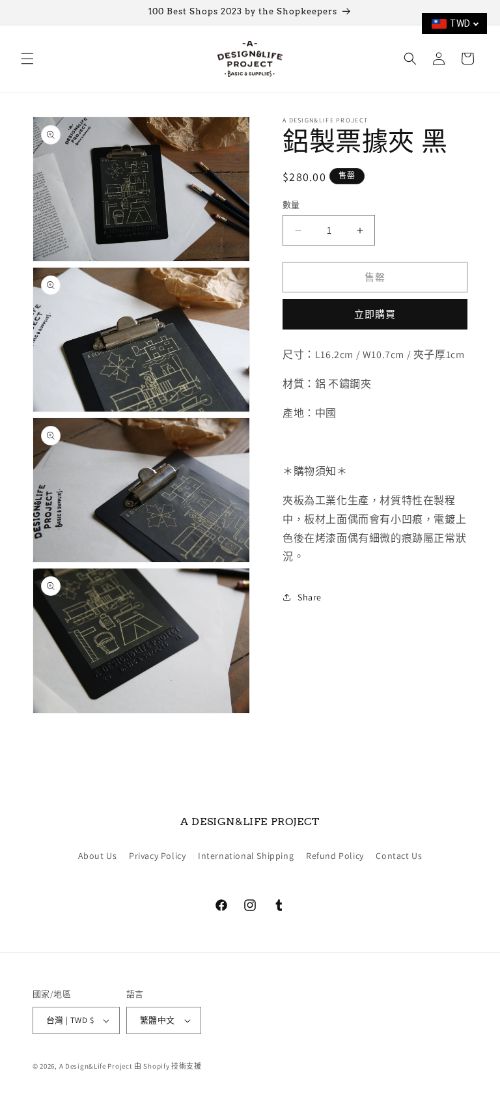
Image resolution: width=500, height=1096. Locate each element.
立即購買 (375, 314)
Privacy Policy (157, 856)
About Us (97, 856)
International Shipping (246, 856)
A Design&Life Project (96, 1066)
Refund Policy (335, 856)
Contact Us (399, 856)
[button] (27, 58)
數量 (291, 204)
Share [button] (310, 597)
